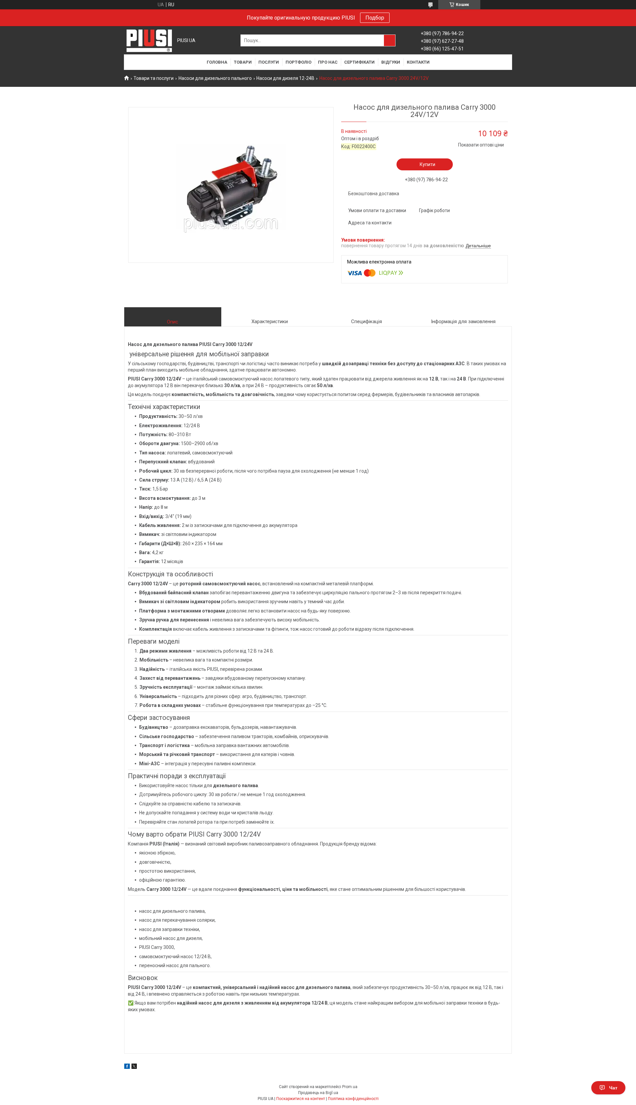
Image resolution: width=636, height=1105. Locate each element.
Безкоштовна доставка (373, 193)
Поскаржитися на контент (300, 1098)
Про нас (328, 62)
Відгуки (390, 62)
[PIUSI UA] (149, 41)
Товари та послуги (153, 78)
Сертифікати (359, 62)
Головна (217, 62)
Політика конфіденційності (353, 1098)
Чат (613, 1087)
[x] (134, 1067)
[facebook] (127, 1067)
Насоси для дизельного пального (215, 78)
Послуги (268, 62)
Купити (427, 164)
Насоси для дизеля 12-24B (285, 78)
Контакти (418, 62)
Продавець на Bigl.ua (318, 1092)
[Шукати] (389, 40)
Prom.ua (349, 1086)
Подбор (374, 18)
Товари (243, 62)
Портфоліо (298, 62)
